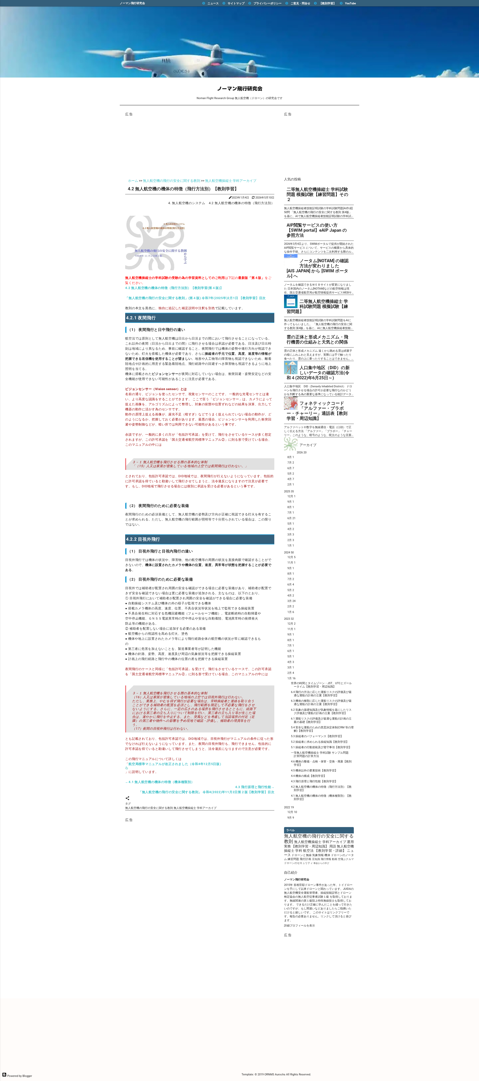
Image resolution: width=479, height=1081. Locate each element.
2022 (289, 807)
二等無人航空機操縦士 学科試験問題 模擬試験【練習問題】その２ (317, 194)
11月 (291, 562)
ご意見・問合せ (300, 3)
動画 (334, 859)
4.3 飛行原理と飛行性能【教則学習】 (314, 781)
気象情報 (318, 855)
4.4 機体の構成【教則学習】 (308, 776)
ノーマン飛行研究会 (132, 3)
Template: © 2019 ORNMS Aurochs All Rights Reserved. (276, 1074)
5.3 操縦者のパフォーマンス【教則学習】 (317, 736)
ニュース (213, 3)
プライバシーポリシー (268, 3)
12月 (291, 496)
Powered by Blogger (19, 1076)
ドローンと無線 (302, 855)
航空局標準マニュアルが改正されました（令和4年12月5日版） (176, 764)
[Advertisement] (199, 145)
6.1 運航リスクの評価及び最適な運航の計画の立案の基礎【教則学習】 (321, 720)
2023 (289, 618)
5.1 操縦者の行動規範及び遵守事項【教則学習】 (321, 747)
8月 (290, 457)
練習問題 (293, 859)
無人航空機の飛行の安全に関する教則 (149, 808)
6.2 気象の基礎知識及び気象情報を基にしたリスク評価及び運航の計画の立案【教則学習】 (321, 711)
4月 (290, 479)
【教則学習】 (327, 3)
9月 (290, 501)
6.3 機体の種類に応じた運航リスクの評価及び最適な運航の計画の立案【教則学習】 (321, 702)
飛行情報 (326, 859)
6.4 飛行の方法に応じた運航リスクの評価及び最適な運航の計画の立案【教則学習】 (321, 693)
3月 (290, 534)
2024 (289, 552)
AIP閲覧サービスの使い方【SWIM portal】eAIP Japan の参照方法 (317, 230)
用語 (332, 846)
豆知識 (316, 859)
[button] (127, 799)
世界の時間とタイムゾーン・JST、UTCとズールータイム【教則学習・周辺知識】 (321, 685)
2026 (301, 452)
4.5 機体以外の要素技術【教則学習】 (314, 770)
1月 (290, 545)
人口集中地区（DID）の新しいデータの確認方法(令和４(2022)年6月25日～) (318, 372)
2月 (290, 484)
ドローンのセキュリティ (298, 863)
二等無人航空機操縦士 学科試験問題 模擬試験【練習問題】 (317, 306)
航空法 (308, 851)
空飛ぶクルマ (346, 859)
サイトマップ (236, 3)
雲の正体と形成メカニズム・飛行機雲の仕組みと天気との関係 (317, 339)
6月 (290, 468)
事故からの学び (321, 863)
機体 (327, 855)
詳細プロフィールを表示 (299, 925)
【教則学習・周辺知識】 (310, 846)
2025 (289, 491)
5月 (290, 473)
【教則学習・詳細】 (330, 851)
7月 (290, 462)
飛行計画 (305, 859)
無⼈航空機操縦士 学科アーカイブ (195, 808)
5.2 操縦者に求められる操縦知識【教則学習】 (320, 742)
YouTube (350, 3)
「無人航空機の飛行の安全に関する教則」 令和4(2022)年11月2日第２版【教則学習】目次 (206, 792)
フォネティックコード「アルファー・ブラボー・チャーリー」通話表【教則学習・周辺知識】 (317, 411)
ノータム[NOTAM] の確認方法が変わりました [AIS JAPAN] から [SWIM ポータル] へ (318, 268)
